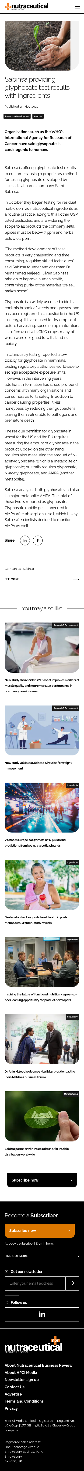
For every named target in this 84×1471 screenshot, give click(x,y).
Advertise (13, 1394)
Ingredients (72, 785)
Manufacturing (71, 1094)
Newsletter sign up (22, 1379)
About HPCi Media (21, 1372)
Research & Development (17, 116)
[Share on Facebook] (38, 540)
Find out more (16, 1256)
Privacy (11, 1408)
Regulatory (72, 1017)
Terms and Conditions (24, 1401)
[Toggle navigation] (77, 6)
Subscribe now (25, 1180)
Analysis (38, 116)
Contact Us (14, 1387)
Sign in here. (44, 1243)
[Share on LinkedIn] (25, 540)
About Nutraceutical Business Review (38, 1365)
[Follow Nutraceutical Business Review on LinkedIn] (42, 1315)
